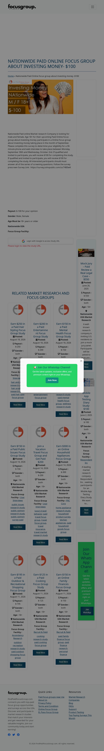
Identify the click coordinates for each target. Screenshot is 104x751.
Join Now (52, 380)
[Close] (81, 360)
